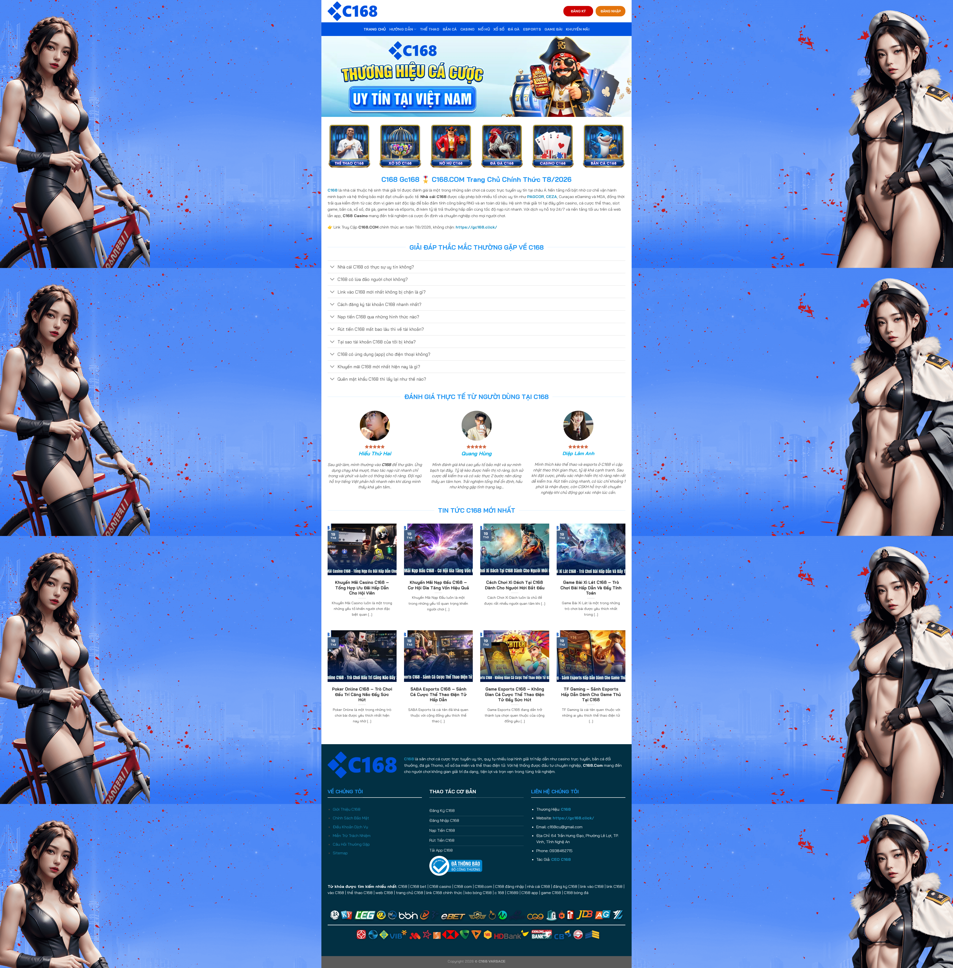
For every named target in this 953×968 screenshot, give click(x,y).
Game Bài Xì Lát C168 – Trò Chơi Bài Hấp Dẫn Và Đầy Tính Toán (590, 588)
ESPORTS (532, 29)
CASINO (467, 29)
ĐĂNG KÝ (578, 11)
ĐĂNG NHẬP (611, 11)
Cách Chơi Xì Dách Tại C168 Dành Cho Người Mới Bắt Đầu (515, 585)
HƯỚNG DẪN (401, 29)
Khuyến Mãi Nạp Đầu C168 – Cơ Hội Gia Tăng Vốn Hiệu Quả (438, 585)
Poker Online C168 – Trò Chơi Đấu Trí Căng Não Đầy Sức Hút (362, 694)
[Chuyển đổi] (332, 267)
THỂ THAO (429, 29)
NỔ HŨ (484, 29)
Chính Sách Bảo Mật (351, 817)
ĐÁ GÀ (513, 29)
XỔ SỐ (498, 29)
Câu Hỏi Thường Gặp (351, 844)
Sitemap (340, 852)
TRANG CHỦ (375, 29)
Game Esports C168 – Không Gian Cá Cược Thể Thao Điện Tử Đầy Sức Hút (514, 694)
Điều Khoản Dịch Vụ (350, 826)
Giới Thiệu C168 (346, 809)
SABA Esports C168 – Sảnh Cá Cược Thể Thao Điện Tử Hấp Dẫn (438, 694)
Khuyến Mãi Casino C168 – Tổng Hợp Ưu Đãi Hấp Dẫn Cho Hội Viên (362, 588)
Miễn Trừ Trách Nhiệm (352, 835)
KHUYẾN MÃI (577, 29)
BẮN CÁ (450, 29)
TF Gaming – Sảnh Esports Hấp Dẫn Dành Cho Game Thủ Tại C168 (591, 694)
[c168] (352, 11)
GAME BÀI (553, 29)
